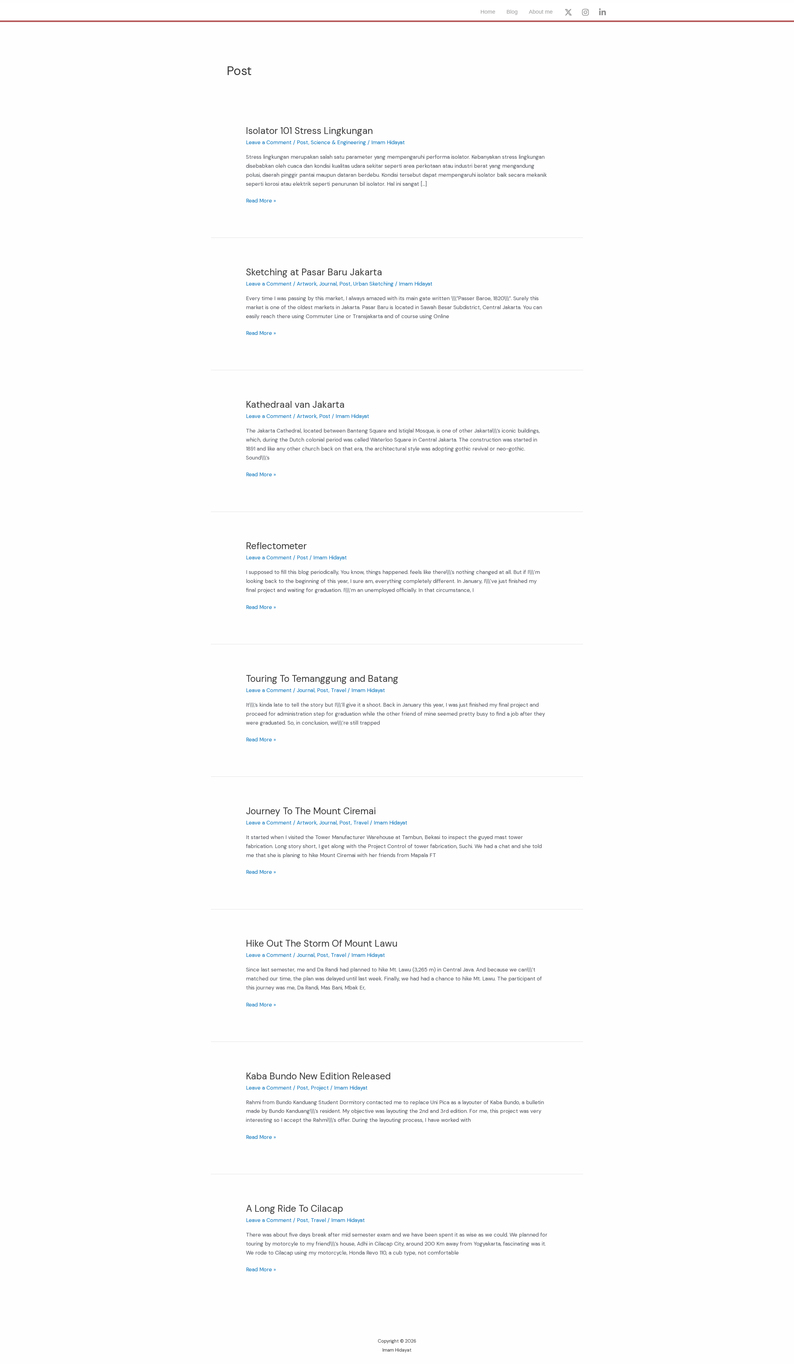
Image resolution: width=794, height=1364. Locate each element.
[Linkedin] (602, 12)
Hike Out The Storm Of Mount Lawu (322, 943)
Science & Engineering (338, 142)
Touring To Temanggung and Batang (322, 679)
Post (302, 142)
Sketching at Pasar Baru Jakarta (314, 272)
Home (487, 12)
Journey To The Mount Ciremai (311, 811)
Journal (328, 283)
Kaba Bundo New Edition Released (318, 1076)
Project (320, 1087)
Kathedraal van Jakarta (295, 404)
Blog (512, 12)
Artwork (307, 283)
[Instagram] (585, 12)
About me (541, 12)
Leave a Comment (269, 142)
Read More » (261, 200)
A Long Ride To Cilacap (294, 1208)
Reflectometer (276, 546)
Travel (338, 690)
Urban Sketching (373, 283)
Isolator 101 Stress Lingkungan (309, 131)
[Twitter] (568, 12)
